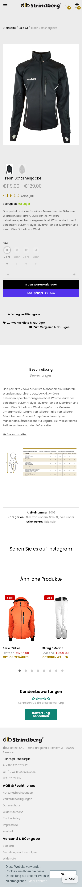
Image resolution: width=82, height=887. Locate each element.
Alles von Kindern (37, 517)
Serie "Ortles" (12, 648)
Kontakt (8, 831)
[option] (41, 94)
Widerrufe (9, 858)
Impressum (10, 825)
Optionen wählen (16, 657)
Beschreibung (41, 369)
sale (53, 522)
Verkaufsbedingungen (17, 799)
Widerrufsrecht (13, 812)
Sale (10, 597)
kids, (46, 522)
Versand (8, 846)
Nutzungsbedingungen (18, 793)
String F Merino (52, 648)
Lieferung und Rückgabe (23, 314)
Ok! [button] (63, 874)
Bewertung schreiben (41, 714)
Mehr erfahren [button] (37, 881)
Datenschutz (11, 805)
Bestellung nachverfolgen (20, 852)
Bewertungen (41, 375)
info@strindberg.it (18, 759)
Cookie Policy (11, 818)
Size (5, 243)
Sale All (53, 517)
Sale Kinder (67, 517)
